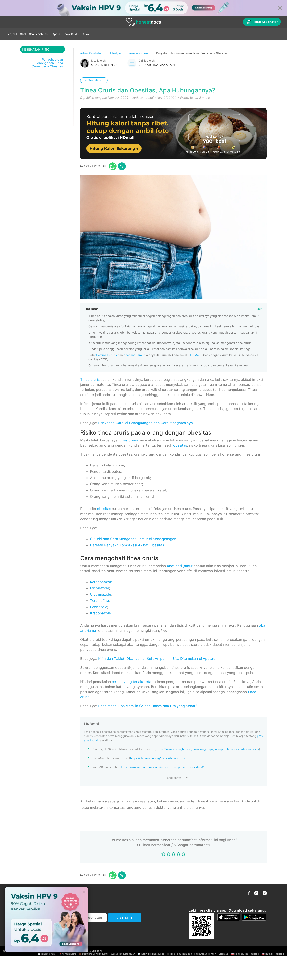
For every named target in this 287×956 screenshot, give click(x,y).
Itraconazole (100, 613)
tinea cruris (128, 440)
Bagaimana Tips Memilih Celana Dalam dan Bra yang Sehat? (147, 706)
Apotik (56, 34)
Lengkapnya (174, 777)
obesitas (180, 445)
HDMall (195, 355)
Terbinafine (99, 601)
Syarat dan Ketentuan (123, 953)
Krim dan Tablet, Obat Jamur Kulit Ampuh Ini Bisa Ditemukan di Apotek (156, 659)
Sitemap (223, 953)
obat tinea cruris (105, 355)
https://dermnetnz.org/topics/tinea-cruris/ (158, 758)
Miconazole (99, 588)
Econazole (98, 607)
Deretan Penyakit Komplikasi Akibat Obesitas (127, 545)
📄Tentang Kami (47, 953)
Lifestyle (116, 53)
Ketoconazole (101, 582)
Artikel (86, 34)
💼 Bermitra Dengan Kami (93, 953)
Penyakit (12, 34)
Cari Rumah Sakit (39, 34)
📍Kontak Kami (67, 953)
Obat (23, 34)
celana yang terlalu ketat (132, 682)
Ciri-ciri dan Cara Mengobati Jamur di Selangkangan (133, 539)
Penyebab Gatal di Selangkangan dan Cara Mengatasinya (145, 423)
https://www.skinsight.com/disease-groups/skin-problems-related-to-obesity (207, 749)
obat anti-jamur (134, 355)
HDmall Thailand (274, 953)
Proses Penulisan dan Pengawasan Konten (191, 953)
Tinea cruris (90, 379)
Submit (124, 918)
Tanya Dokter (71, 34)
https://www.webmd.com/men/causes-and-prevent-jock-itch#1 (162, 767)
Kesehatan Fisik (139, 53)
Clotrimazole (100, 594)
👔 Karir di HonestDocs (151, 953)
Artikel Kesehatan (91, 53)
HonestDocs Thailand (246, 953)
